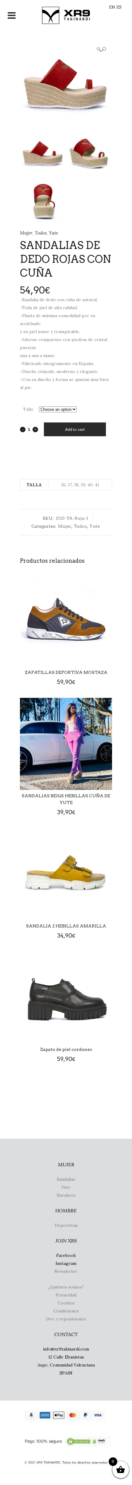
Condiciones (66, 1311)
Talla (28, 409)
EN (112, 7)
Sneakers (66, 1195)
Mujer (26, 233)
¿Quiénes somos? (66, 1287)
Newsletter (66, 1271)
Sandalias (66, 1179)
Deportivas (66, 1225)
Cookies (66, 1303)
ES (119, 7)
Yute (53, 233)
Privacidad (66, 1295)
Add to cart (75, 429)
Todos (41, 233)
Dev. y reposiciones (66, 1319)
